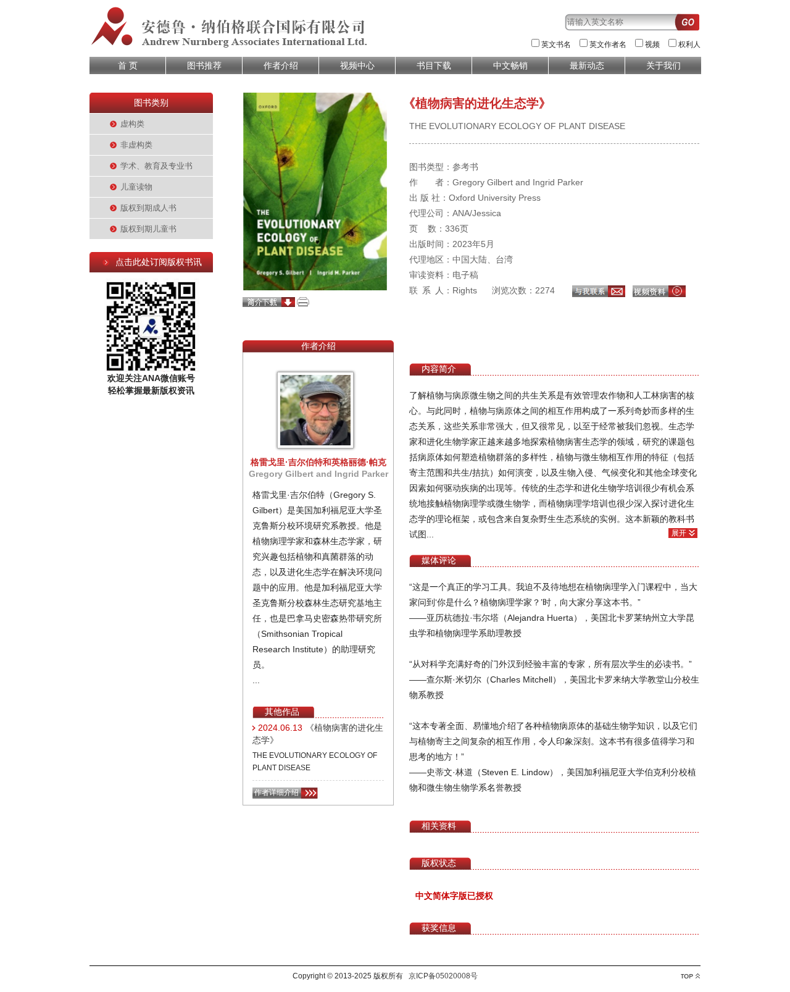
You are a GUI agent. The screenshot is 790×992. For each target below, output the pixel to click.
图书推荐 (204, 65)
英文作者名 (607, 44)
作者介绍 (281, 65)
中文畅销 (510, 65)
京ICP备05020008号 (443, 976)
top (690, 976)
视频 (652, 44)
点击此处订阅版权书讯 (158, 262)
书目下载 (434, 65)
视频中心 (357, 65)
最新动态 (587, 65)
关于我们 (663, 65)
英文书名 (556, 44)
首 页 (128, 65)
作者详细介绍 (276, 792)
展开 (679, 533)
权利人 (689, 44)
